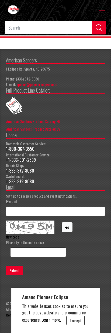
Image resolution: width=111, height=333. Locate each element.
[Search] (99, 27)
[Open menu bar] (102, 9)
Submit (14, 270)
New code (12, 237)
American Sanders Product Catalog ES (33, 129)
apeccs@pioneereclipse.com (36, 84)
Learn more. (51, 320)
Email (11, 201)
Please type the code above (25, 242)
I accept (75, 320)
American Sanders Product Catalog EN (33, 121)
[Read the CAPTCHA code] (67, 227)
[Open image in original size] (13, 9)
